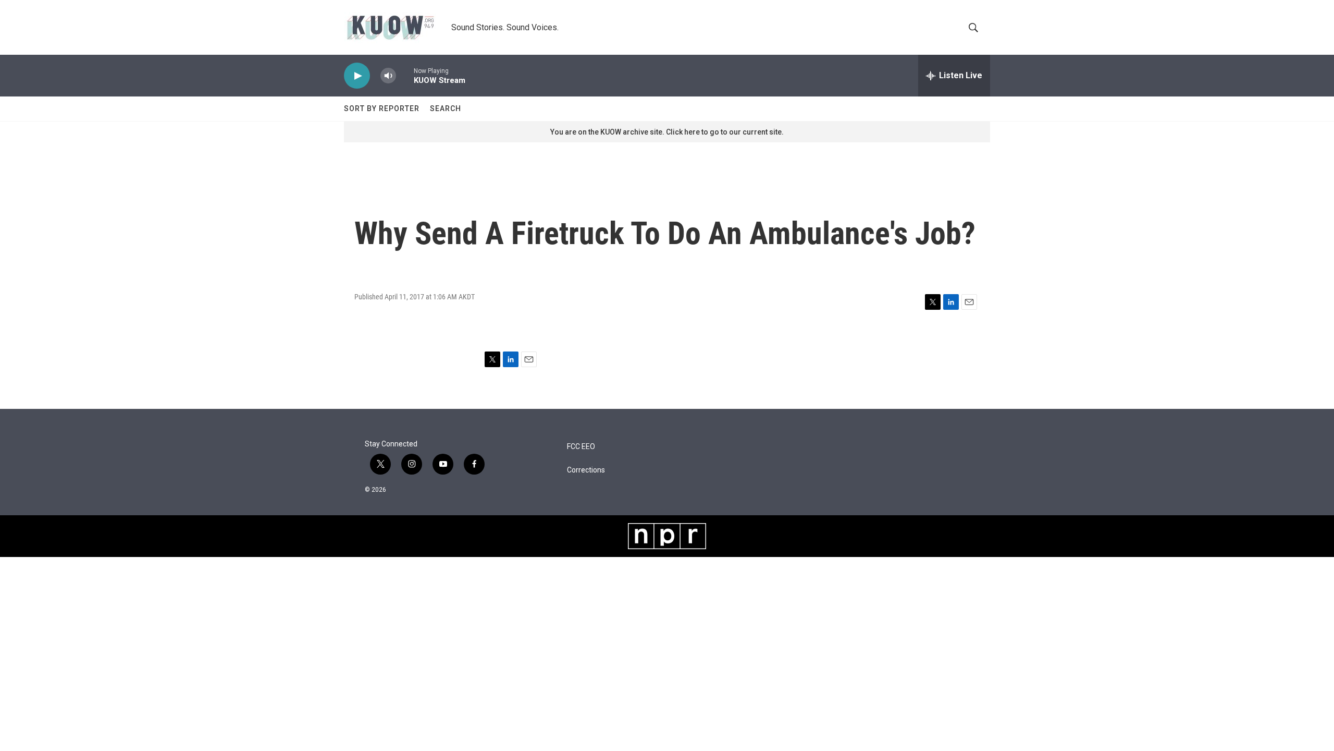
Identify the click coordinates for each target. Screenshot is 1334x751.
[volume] (388, 76)
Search (445, 108)
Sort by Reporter (381, 108)
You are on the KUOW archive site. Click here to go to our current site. (667, 132)
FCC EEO (581, 447)
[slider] (404, 75)
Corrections (586, 470)
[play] (357, 76)
